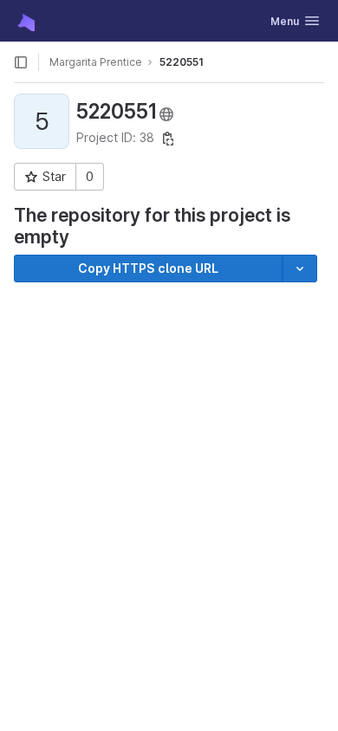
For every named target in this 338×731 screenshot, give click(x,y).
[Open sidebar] (21, 62)
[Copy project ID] (168, 138)
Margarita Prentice (95, 61)
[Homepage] (24, 20)
